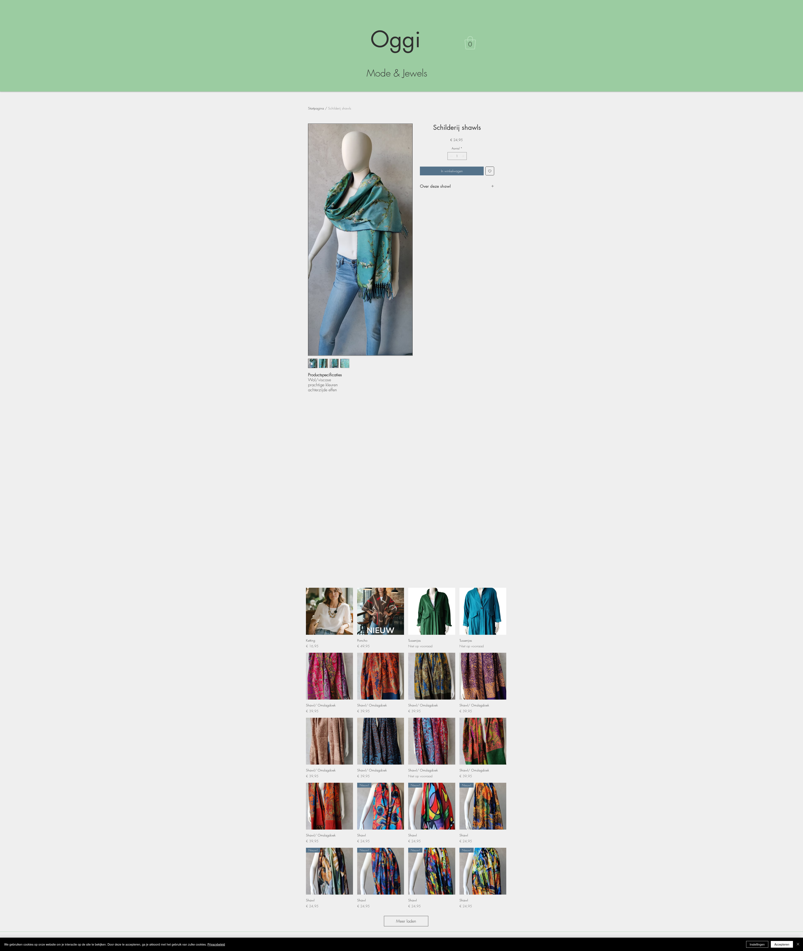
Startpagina (316, 108)
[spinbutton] (457, 156)
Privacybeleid (216, 944)
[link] (470, 42)
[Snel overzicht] (329, 611)
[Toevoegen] (489, 171)
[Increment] (463, 156)
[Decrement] (450, 156)
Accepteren (781, 944)
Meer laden (406, 921)
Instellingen (757, 944)
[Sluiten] (797, 944)
